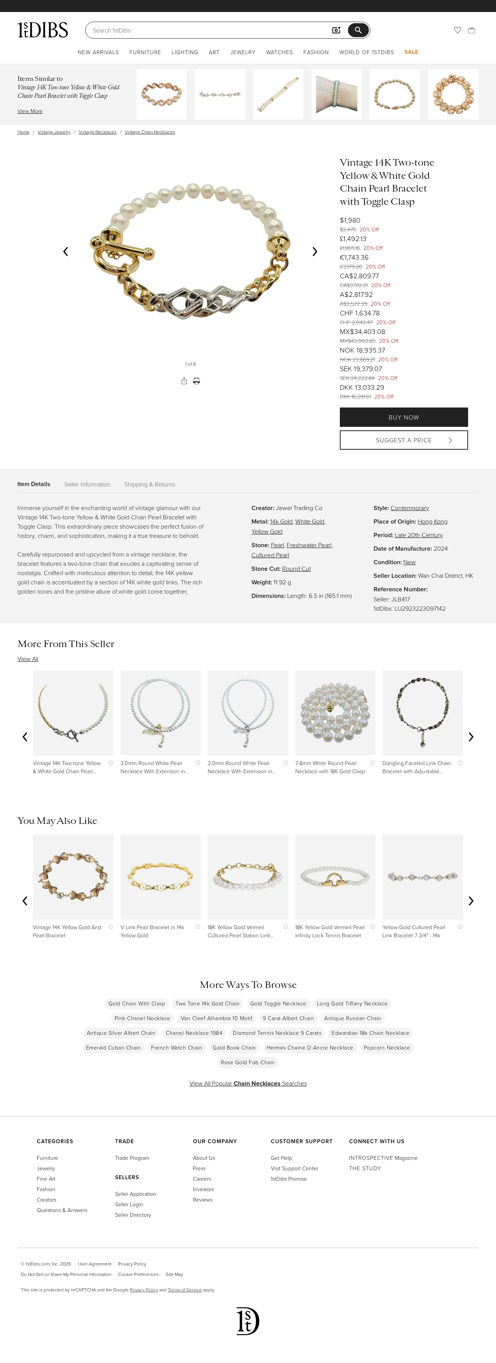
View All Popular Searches (248, 1083)
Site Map (174, 1274)
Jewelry (243, 52)
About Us (204, 1157)
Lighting (185, 52)
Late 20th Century (419, 535)
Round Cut (296, 568)
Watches (279, 52)
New (409, 562)
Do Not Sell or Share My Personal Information (66, 1274)
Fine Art (46, 1178)
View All (27, 658)
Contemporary (410, 507)
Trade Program (132, 1157)
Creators (46, 1199)
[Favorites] (457, 30)
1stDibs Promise (289, 1178)
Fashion (316, 52)
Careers (202, 1178)
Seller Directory (133, 1214)
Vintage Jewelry (54, 131)
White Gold (309, 521)
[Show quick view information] (109, 763)
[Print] (196, 381)
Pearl (277, 545)
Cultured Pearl (270, 555)
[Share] (184, 381)
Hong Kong (433, 521)
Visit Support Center (294, 1168)
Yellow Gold (266, 531)
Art (214, 52)
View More (30, 111)
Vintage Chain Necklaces (150, 131)
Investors (203, 1189)
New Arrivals (98, 52)
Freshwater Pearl (309, 545)
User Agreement (94, 1263)
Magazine (383, 1157)
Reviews (202, 1199)
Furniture (145, 52)
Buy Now (404, 417)
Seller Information (87, 484)
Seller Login (129, 1204)
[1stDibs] (42, 30)
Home (23, 131)
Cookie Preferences (138, 1274)
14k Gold (281, 521)
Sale (411, 52)
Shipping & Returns (149, 484)
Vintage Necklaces (98, 131)
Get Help (281, 1157)
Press (199, 1168)
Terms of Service (185, 1289)
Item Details (33, 483)
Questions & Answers (62, 1210)
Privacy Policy (132, 1263)
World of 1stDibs (366, 52)
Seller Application (135, 1193)
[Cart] (471, 30)
